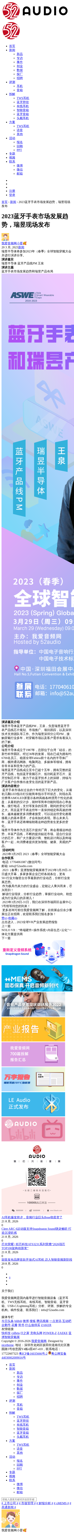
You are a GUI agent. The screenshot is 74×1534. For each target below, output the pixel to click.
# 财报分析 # (44, 1503)
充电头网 (36, 1333)
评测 (12, 82)
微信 (20, 169)
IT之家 (24, 1333)
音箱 (20, 90)
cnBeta (15, 1333)
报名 (20, 142)
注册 (12, 191)
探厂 (20, 74)
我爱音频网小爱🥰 (14, 243)
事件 (20, 62)
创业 (20, 66)
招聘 (20, 78)
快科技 (6, 1333)
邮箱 (20, 173)
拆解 (12, 94)
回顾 (20, 146)
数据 (20, 70)
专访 (20, 58)
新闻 (12, 50)
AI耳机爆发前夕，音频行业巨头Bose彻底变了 (32, 1217)
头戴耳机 (23, 118)
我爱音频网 (38, 1341)
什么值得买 (32, 1325)
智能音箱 (23, 110)
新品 (20, 54)
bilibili (18, 1321)
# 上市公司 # (10, 1503)
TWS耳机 (23, 98)
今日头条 (8, 1321)
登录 (12, 195)
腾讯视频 (42, 1321)
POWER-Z (50, 1333)
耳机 (20, 86)
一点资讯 (55, 1321)
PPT (19, 150)
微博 (20, 165)
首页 (12, 46)
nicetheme (8, 1345)
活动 (12, 138)
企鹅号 (6, 1325)
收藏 (12, 918)
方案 (12, 122)
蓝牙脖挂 (23, 102)
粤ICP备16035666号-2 (33, 1353)
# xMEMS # (61, 1503)
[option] (37, 858)
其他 (20, 134)
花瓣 (14, 1325)
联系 (12, 161)
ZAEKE (62, 1333)
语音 (20, 130)
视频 (12, 157)
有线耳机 (23, 106)
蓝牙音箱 (23, 114)
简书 (21, 1325)
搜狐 (33, 1321)
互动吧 (66, 1321)
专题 (12, 153)
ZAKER (46, 1325)
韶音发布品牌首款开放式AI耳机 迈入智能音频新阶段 (37, 1259)
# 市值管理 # (27, 1503)
